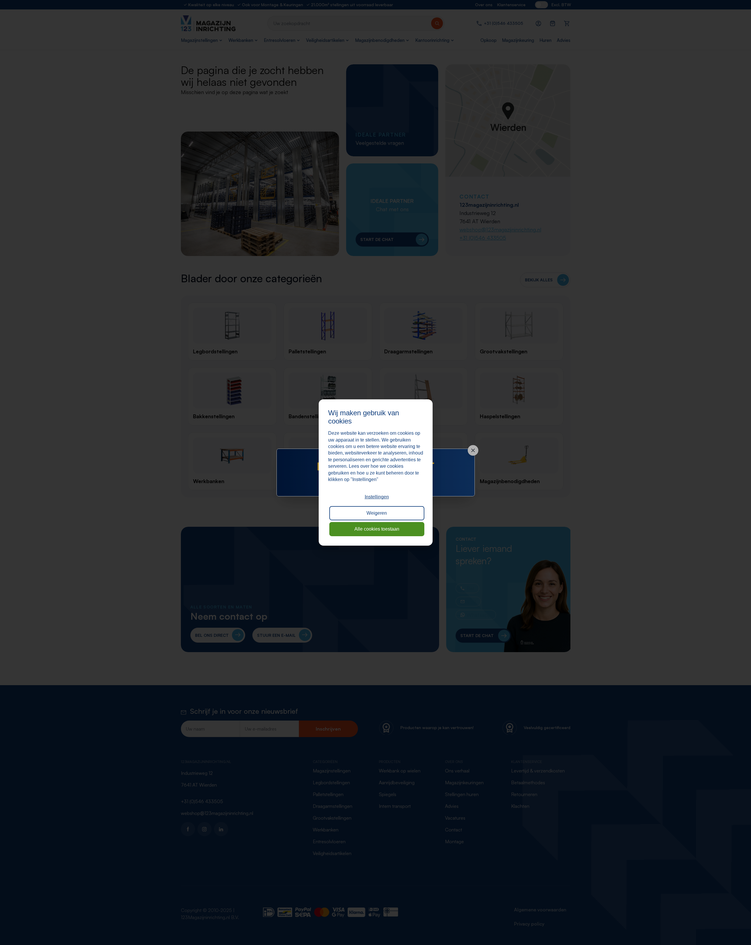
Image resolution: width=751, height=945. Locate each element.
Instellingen (377, 496)
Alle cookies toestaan (376, 528)
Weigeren (376, 513)
